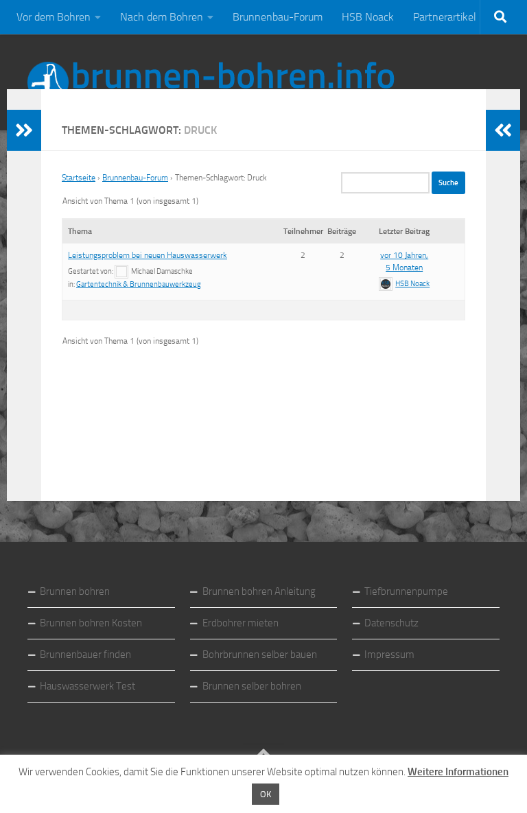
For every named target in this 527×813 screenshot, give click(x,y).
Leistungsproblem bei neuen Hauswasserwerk (147, 255)
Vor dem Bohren (53, 16)
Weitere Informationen (458, 772)
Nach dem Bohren (161, 16)
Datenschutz (391, 623)
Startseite (78, 177)
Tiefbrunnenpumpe (406, 591)
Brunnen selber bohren (251, 686)
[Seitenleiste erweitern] (24, 130)
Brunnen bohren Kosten (91, 623)
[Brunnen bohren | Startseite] (211, 82)
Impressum (389, 654)
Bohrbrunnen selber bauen (259, 654)
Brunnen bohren (75, 591)
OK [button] (265, 794)
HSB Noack (368, 16)
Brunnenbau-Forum (278, 16)
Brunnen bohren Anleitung (259, 591)
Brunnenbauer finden (85, 654)
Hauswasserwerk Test (87, 686)
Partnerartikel (444, 16)
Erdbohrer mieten (240, 623)
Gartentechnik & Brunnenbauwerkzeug (138, 284)
